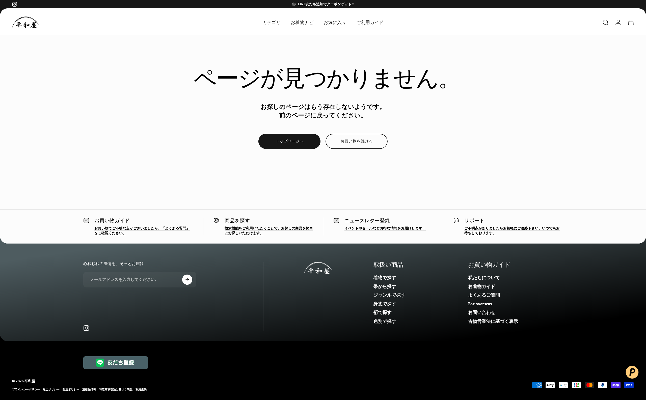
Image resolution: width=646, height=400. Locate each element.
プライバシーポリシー (26, 389)
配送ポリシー (71, 389)
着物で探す (384, 277)
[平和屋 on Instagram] (14, 4)
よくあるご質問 (484, 295)
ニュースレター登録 (367, 221)
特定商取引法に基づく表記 (115, 389)
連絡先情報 (89, 389)
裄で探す (382, 312)
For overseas (480, 304)
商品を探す (237, 221)
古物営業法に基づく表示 (493, 321)
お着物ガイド (481, 286)
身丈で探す (384, 304)
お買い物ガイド (112, 221)
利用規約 (141, 389)
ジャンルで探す (389, 295)
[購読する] (187, 280)
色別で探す (384, 321)
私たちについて (484, 277)
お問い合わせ (481, 312)
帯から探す (384, 286)
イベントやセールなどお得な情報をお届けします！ (385, 228)
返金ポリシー (51, 389)
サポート (474, 221)
